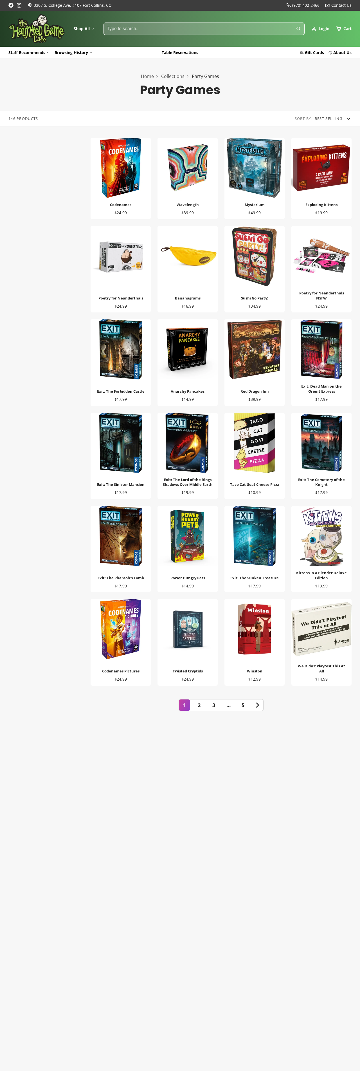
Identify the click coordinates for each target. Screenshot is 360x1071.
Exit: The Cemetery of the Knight (321, 456)
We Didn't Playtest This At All (321, 642)
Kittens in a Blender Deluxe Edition (321, 549)
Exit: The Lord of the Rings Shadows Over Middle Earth (188, 456)
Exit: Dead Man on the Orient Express (321, 362)
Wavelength (188, 178)
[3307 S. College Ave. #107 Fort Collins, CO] (70, 5)
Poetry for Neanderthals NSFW (321, 269)
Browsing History (71, 52)
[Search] (298, 29)
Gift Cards (314, 52)
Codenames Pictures (121, 642)
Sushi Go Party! (254, 269)
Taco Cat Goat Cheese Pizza (254, 456)
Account (320, 28)
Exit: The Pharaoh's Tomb (121, 549)
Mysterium (254, 178)
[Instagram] (19, 5)
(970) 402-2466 (306, 5)
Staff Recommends (26, 52)
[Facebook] (11, 5)
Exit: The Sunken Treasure (254, 549)
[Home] (36, 28)
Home (147, 76)
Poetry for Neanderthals (121, 269)
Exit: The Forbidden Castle (121, 362)
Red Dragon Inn (254, 362)
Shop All (82, 28)
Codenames (121, 178)
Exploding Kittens (321, 178)
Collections (172, 76)
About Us (342, 52)
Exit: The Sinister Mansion (121, 456)
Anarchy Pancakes (188, 362)
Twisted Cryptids (188, 642)
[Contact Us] (338, 5)
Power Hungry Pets (188, 549)
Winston (254, 642)
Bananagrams (188, 269)
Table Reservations (180, 52)
